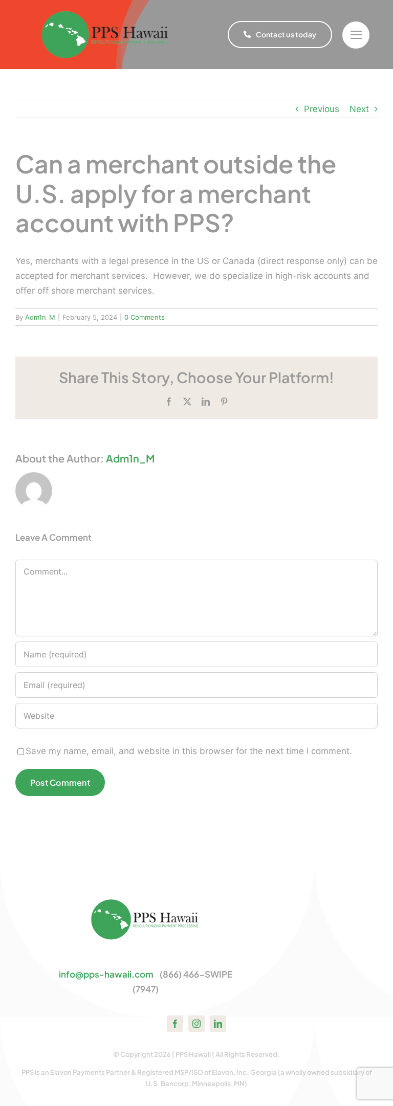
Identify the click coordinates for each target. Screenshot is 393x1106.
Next (359, 109)
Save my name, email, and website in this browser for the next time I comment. (189, 751)
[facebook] (175, 1023)
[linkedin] (218, 1023)
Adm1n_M (40, 317)
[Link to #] (355, 35)
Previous (321, 109)
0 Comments (144, 317)
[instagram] (196, 1023)
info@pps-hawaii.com (106, 974)
